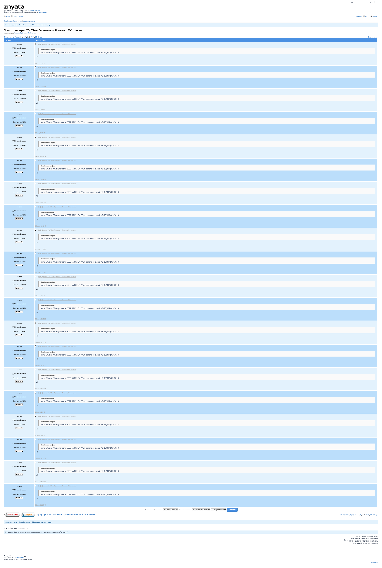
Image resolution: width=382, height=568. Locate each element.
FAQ (366, 16)
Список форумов (10, 25)
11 (36, 37)
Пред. (17, 37)
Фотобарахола (24, 25)
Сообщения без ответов (13, 21)
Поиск (374, 16)
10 (33, 37)
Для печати (372, 37)
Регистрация (18, 16)
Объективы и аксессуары (41, 25)
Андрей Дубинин (20, 33)
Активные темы (29, 21)
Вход (8, 16)
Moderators (31, 33)
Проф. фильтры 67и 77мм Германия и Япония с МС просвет (66, 515)
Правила (358, 16)
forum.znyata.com (34, 10)
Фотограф (374, 562)
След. (40, 37)
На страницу (9, 37)
